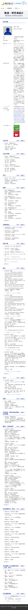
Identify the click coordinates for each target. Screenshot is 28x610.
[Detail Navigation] (23, 3)
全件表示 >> (7, 220)
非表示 (22, 140)
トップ (2, 8)
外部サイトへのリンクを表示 (13, 293)
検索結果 (9, 8)
